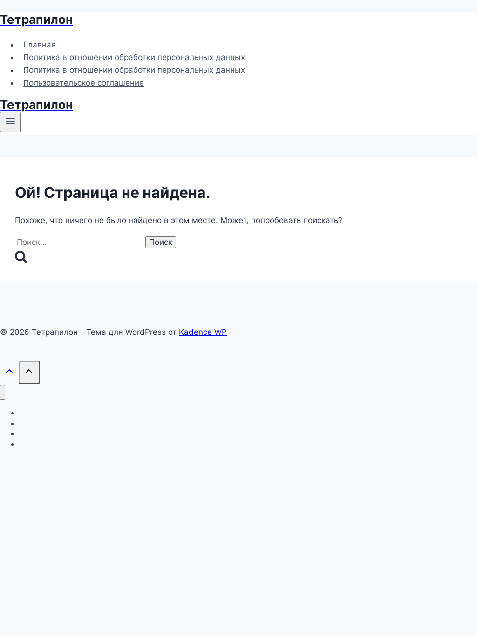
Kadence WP (203, 332)
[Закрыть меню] (2, 392)
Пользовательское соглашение (83, 83)
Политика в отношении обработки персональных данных (134, 57)
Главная (39, 44)
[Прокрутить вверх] (9, 373)
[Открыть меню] (10, 122)
